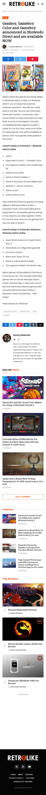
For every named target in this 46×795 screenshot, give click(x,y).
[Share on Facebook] (8, 59)
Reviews (29, 774)
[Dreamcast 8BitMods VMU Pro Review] (23, 665)
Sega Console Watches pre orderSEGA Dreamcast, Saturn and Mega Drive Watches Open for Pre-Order (30, 563)
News (5, 18)
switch (6, 315)
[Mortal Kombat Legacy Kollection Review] (23, 628)
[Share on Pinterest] (32, 59)
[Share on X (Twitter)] (20, 59)
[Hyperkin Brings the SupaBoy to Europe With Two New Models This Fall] (9, 548)
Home (4, 11)
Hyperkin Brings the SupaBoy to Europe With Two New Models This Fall (30, 547)
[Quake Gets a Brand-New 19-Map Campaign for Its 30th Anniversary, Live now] (23, 463)
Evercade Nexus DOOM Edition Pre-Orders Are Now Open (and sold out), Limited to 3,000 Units (20, 442)
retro (35, 311)
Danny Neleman (16, 47)
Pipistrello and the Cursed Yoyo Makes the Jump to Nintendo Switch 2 (22, 403)
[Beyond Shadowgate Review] (23, 594)
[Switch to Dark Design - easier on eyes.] (38, 4)
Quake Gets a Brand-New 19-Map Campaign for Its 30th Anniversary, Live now (22, 481)
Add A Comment (22, 497)
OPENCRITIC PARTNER (23, 782)
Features (30, 778)
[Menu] (4, 4)
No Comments (28, 50)
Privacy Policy (16, 778)
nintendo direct (10, 311)
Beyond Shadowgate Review (22, 609)
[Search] (42, 4)
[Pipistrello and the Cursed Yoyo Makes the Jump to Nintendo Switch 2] (23, 387)
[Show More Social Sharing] (41, 59)
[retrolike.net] (22, 4)
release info (25, 311)
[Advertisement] (23, 719)
